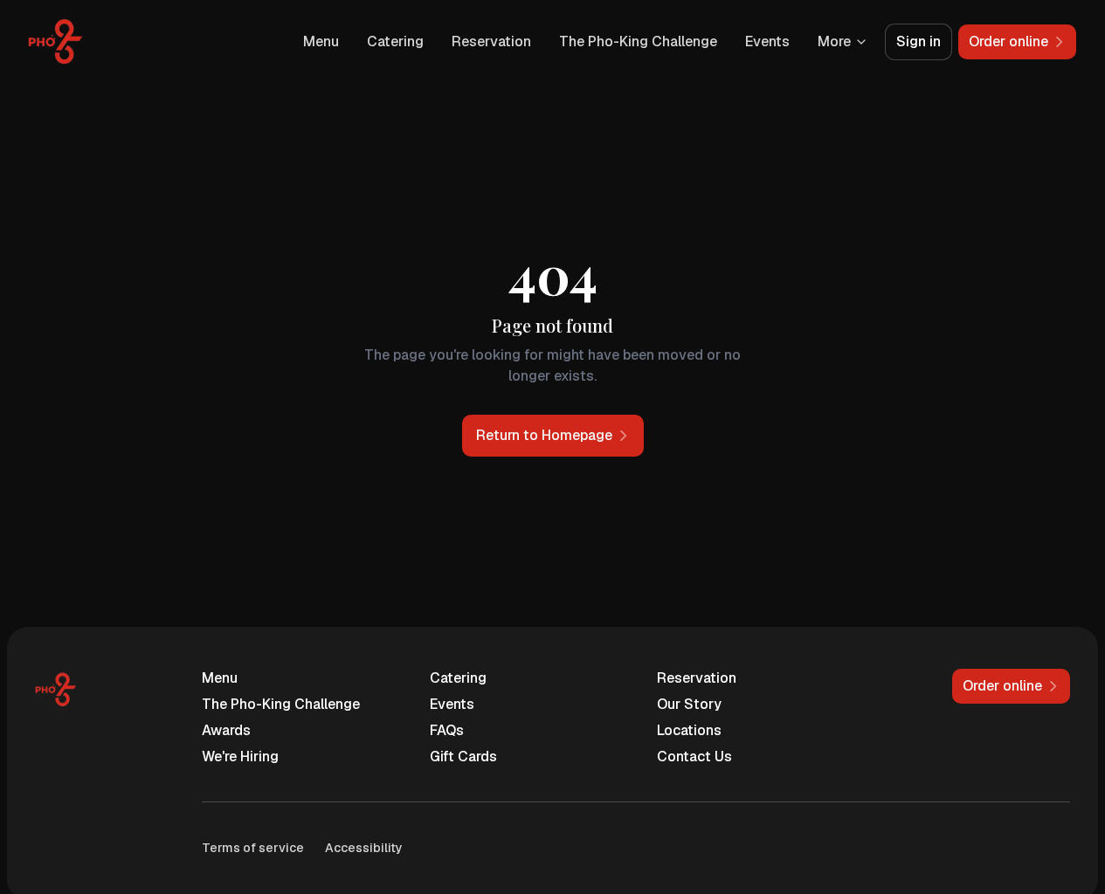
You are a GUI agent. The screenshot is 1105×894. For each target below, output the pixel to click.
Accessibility (364, 848)
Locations (689, 730)
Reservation (491, 41)
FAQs (447, 730)
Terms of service (253, 848)
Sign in (918, 41)
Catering (395, 41)
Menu (321, 41)
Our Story (689, 704)
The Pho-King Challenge (638, 41)
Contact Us (694, 756)
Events (767, 41)
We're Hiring (240, 756)
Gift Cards (463, 756)
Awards (226, 730)
